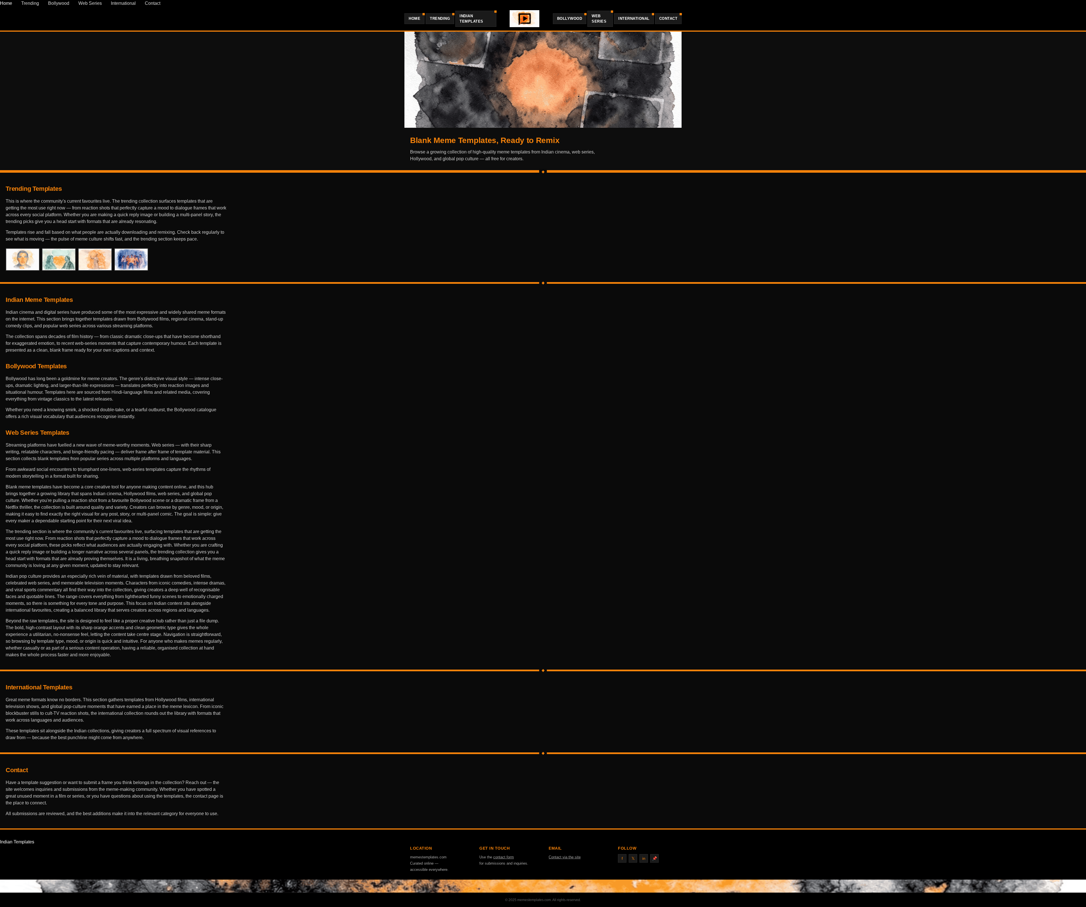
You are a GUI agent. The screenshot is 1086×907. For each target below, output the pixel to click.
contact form (503, 857)
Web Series (90, 3)
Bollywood (58, 3)
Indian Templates (471, 19)
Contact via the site (565, 857)
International (123, 3)
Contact (152, 3)
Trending (30, 3)
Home (6, 3)
